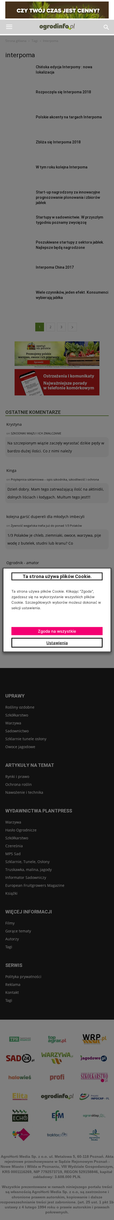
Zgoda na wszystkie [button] (57, 631)
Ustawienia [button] (57, 642)
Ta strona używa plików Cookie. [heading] (57, 576)
